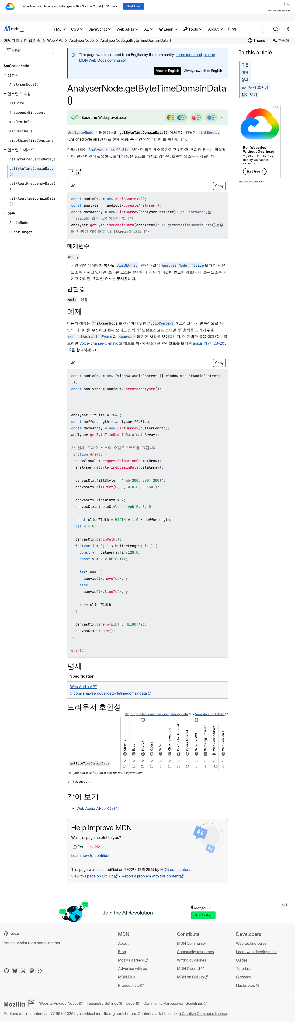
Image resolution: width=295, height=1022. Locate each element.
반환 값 (76, 289)
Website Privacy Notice (59, 1003)
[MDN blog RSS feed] (40, 970)
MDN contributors (175, 869)
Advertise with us (132, 968)
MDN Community (191, 943)
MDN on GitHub (190, 977)
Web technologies (251, 943)
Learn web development (256, 951)
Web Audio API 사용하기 (97, 808)
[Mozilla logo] (19, 1003)
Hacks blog (245, 985)
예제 (245, 72)
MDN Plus (126, 977)
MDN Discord (188, 968)
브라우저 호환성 (254, 87)
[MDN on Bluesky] (15, 970)
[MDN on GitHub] (6, 970)
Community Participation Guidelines (173, 1003)
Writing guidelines (191, 960)
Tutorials (243, 968)
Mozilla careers (131, 960)
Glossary (243, 977)
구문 (245, 64)
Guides (242, 960)
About (123, 943)
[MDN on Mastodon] (32, 970)
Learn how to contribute (91, 855)
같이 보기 (249, 94)
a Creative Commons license (203, 1013)
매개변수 (78, 246)
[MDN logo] (13, 933)
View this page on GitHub (92, 876)
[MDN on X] (23, 970)
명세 (245, 79)
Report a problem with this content (151, 876)
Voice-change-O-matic (98, 343)
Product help (129, 985)
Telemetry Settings (102, 1003)
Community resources (195, 951)
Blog (232, 29)
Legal (130, 1003)
